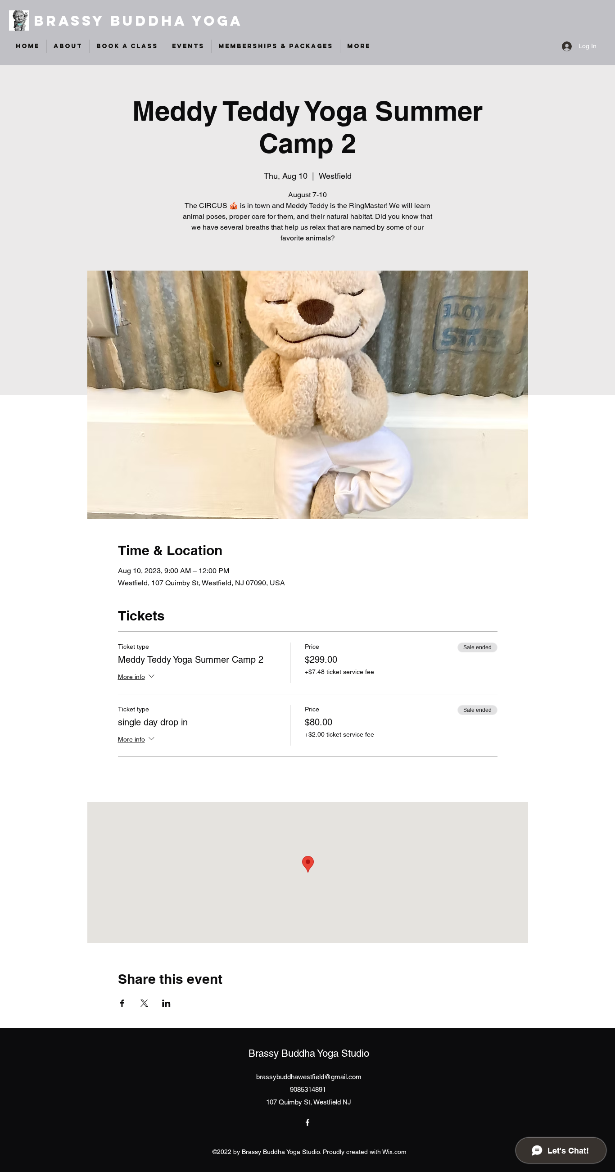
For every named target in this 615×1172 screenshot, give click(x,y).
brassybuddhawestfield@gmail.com (309, 1077)
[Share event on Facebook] (122, 1003)
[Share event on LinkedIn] (166, 1003)
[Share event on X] (144, 1003)
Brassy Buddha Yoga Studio (309, 1053)
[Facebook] (307, 1122)
